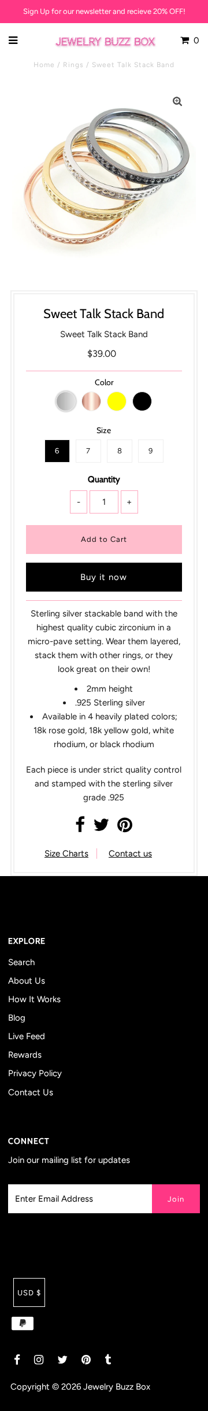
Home (44, 65)
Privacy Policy (35, 1073)
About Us (26, 981)
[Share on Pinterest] (124, 828)
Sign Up (36, 11)
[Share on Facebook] (80, 828)
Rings (73, 65)
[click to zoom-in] (177, 101)
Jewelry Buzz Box (116, 1387)
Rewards (25, 1055)
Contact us (130, 853)
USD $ (29, 1292)
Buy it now (103, 577)
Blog (16, 1018)
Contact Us (30, 1092)
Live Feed (26, 1036)
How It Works (34, 999)
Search (21, 962)
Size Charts (66, 853)
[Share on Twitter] (101, 828)
